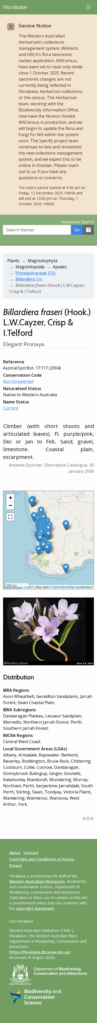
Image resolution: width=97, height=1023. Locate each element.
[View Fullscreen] (10, 517)
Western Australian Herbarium (37, 881)
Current (10, 408)
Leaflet (28, 587)
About (14, 852)
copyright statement (35, 908)
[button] (40, 539)
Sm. (29, 279)
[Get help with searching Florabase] (88, 230)
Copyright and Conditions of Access (41, 859)
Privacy (15, 865)
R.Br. (36, 273)
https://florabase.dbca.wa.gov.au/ (40, 952)
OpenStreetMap (64, 587)
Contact (31, 852)
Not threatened (18, 381)
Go (77, 230)
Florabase (15, 7)
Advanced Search (77, 222)
